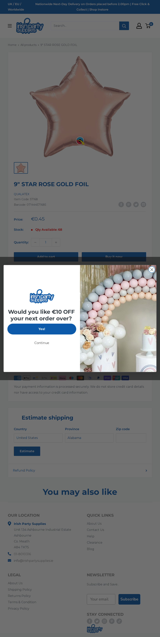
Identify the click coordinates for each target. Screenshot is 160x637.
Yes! (41, 329)
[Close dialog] (152, 269)
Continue (41, 343)
